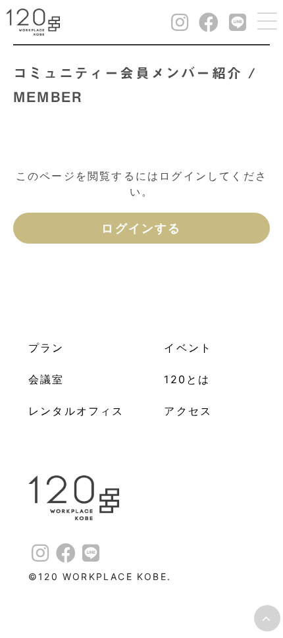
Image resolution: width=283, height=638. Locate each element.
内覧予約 (270, 166)
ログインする (141, 228)
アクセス (188, 411)
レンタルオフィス (76, 411)
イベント (188, 347)
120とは (187, 379)
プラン (46, 347)
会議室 (46, 379)
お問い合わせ (270, 226)
